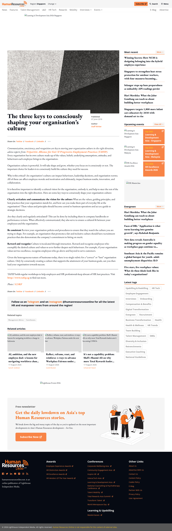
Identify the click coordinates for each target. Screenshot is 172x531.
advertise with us (136, 470)
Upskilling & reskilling (137, 288)
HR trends (153, 325)
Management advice (16, 320)
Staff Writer (96, 126)
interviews (85, 9)
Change (51, 4)
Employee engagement (137, 293)
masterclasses (95, 515)
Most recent (142, 52)
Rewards (63, 9)
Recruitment (145, 314)
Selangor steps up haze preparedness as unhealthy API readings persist (143, 87)
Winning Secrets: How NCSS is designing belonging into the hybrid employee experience (143, 61)
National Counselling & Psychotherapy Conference (104, 487)
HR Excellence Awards (55, 474)
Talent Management (30, 9)
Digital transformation (137, 309)
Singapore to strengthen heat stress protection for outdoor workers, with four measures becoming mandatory (142, 75)
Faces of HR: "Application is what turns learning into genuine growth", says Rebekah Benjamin (142, 229)
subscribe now (33, 437)
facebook (29, 141)
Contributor (51, 368)
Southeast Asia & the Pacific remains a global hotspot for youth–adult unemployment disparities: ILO (143, 257)
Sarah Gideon (14, 368)
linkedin (40, 141)
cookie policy (134, 482)
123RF (18, 284)
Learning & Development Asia (100, 482)
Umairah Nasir (90, 368)
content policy (135, 478)
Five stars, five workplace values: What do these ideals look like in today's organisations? (141, 271)
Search (155, 4)
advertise (164, 9)
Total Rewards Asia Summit (99, 496)
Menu (166, 4)
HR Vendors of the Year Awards (59, 478)
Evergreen (142, 206)
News (4, 9)
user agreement (136, 498)
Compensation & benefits (138, 304)
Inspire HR (93, 474)
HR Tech (52, 9)
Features (14, 9)
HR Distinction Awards (55, 470)
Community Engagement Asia (100, 470)
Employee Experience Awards (58, 466)
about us (132, 466)
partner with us (135, 490)
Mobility (73, 9)
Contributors (31, 320)
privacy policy (134, 494)
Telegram (33, 301)
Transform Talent (96, 500)
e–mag (153, 9)
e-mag (131, 486)
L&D (44, 9)
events (97, 9)
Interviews (131, 298)
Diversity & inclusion (136, 341)
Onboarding (146, 298)
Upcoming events (142, 124)
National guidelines (136, 357)
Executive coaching (135, 351)
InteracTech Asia (96, 478)
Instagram (55, 301)
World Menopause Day (97, 504)
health (158, 320)
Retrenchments (133, 346)
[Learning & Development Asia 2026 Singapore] (86, 30)
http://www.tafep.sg (18, 277)
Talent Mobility (95, 492)
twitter (19, 141)
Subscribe (142, 4)
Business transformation (138, 320)
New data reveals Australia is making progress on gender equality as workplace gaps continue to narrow (143, 243)
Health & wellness (135, 325)
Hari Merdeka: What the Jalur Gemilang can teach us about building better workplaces (140, 99)
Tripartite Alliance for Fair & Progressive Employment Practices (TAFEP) (66, 151)
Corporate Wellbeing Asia (98, 466)
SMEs (152, 336)
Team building (133, 330)
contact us (133, 474)
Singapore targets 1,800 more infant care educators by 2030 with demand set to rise (143, 113)
